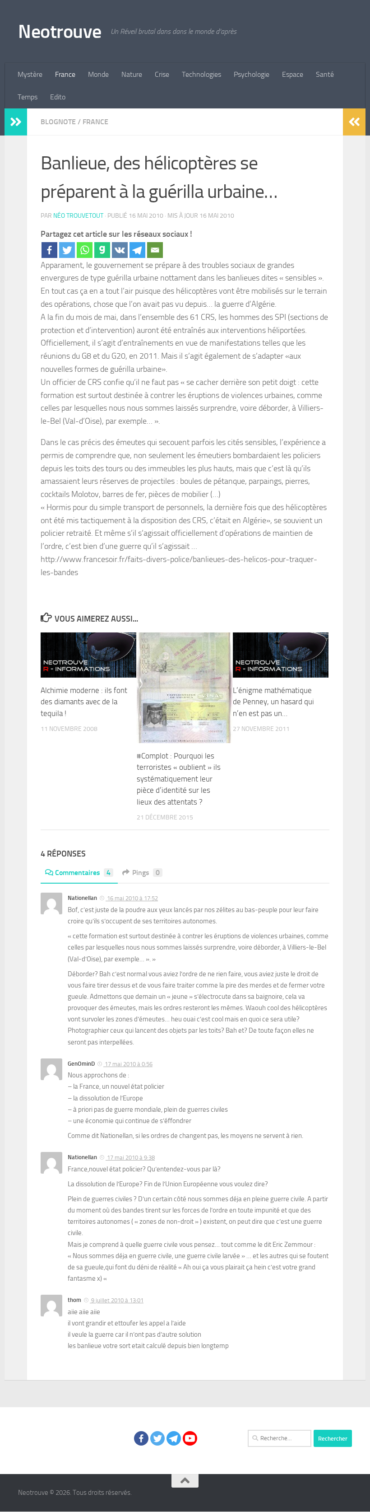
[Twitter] (67, 250)
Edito (57, 97)
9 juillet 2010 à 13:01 (116, 1300)
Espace (292, 74)
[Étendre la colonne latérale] (16, 122)
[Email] (155, 250)
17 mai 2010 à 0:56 (128, 1064)
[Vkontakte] (120, 250)
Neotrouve (60, 31)
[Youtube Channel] (190, 1438)
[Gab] (102, 250)
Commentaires (83, 872)
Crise (162, 74)
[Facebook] (49, 250)
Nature (131, 74)
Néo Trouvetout (78, 216)
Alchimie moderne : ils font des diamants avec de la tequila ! (84, 702)
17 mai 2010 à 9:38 (130, 1157)
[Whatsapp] (84, 250)
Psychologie (251, 74)
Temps (27, 97)
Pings (146, 872)
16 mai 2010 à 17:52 (132, 898)
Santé (325, 74)
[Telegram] (137, 250)
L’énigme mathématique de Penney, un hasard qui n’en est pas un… (273, 702)
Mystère (30, 74)
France (65, 74)
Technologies (201, 74)
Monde (98, 74)
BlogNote (58, 121)
